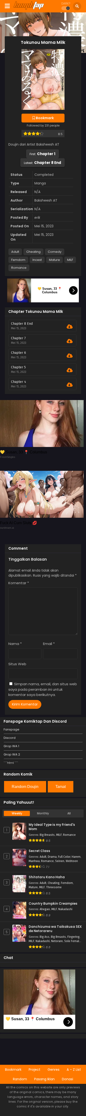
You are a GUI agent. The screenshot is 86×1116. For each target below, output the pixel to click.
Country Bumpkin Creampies (53, 904)
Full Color (64, 856)
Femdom (18, 260)
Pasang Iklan (44, 1079)
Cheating (33, 251)
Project (34, 1069)
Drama (52, 856)
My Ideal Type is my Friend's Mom (52, 827)
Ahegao (45, 909)
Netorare (57, 941)
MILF (70, 260)
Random (20, 1079)
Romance (19, 267)
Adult (15, 251)
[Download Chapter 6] (70, 356)
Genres (53, 1069)
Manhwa (34, 861)
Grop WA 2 (12, 754)
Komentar (18, 582)
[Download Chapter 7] (70, 341)
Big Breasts (47, 835)
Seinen (59, 861)
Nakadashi (65, 909)
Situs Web (17, 663)
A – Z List (74, 1069)
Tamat (60, 787)
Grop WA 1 (11, 746)
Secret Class (39, 851)
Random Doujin (25, 787)
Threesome (54, 887)
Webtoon (72, 861)
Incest (37, 260)
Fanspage (11, 729)
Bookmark (13, 1069)
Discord (10, 738)
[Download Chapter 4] (70, 385)
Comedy (54, 251)
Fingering (73, 936)
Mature (54, 260)
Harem (76, 856)
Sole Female (72, 941)
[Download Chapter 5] (70, 370)
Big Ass (44, 936)
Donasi (67, 1079)
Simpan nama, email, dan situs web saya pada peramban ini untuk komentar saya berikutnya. (42, 689)
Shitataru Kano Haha (47, 877)
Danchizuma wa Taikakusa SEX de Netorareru (55, 929)
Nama (15, 643)
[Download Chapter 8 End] (70, 327)
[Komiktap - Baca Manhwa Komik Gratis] (29, 9)
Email (49, 643)
